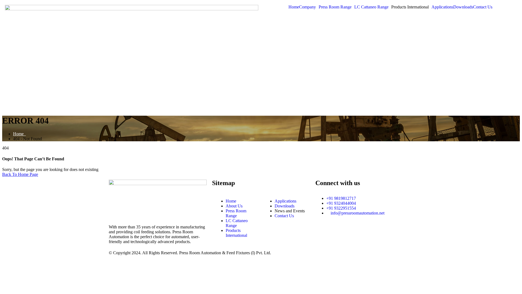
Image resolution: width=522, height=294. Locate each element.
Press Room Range (335, 7)
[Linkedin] (337, 232)
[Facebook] (351, 232)
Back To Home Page (20, 174)
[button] (309, 7)
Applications (442, 7)
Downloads (463, 7)
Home (293, 7)
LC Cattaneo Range (371, 7)
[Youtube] (366, 232)
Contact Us (482, 7)
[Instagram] (322, 232)
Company (307, 7)
